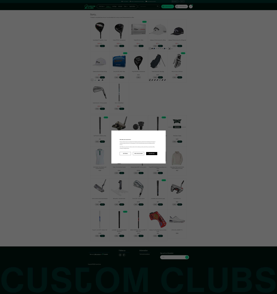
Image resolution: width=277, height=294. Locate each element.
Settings (125, 153)
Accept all (152, 153)
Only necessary (138, 153)
